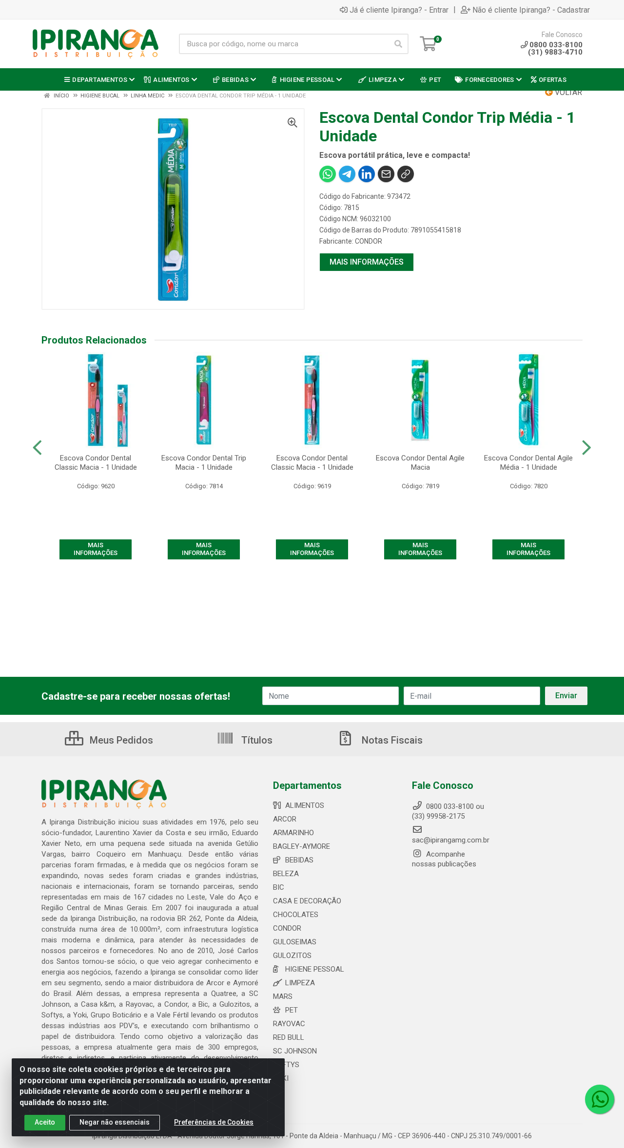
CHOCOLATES (295, 914)
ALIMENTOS (304, 805)
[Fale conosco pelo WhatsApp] (599, 1099)
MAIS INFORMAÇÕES (367, 262)
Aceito (45, 1122)
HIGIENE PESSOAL (314, 969)
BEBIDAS (299, 860)
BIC (278, 887)
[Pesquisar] (398, 44)
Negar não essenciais (114, 1122)
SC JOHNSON (295, 1051)
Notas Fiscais (391, 740)
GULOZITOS (292, 955)
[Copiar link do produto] (405, 174)
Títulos (256, 740)
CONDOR (368, 241)
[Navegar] (37, 447)
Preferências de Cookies (214, 1122)
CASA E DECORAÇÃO (307, 901)
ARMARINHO (293, 832)
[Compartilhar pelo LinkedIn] (366, 174)
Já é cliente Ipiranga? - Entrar (399, 10)
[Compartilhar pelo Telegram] (347, 174)
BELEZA (286, 873)
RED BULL (288, 1037)
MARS (282, 996)
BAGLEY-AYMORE (301, 846)
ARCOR (284, 819)
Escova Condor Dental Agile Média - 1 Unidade (528, 463)
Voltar (567, 92)
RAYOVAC (289, 1023)
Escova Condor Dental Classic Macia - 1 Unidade (96, 463)
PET (291, 1010)
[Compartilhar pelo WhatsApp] (327, 174)
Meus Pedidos (120, 740)
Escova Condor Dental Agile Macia (420, 463)
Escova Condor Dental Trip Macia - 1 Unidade (203, 463)
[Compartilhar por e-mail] (386, 174)
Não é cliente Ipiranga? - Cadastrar (531, 10)
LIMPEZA (300, 982)
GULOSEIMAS (294, 942)
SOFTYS (286, 1064)
